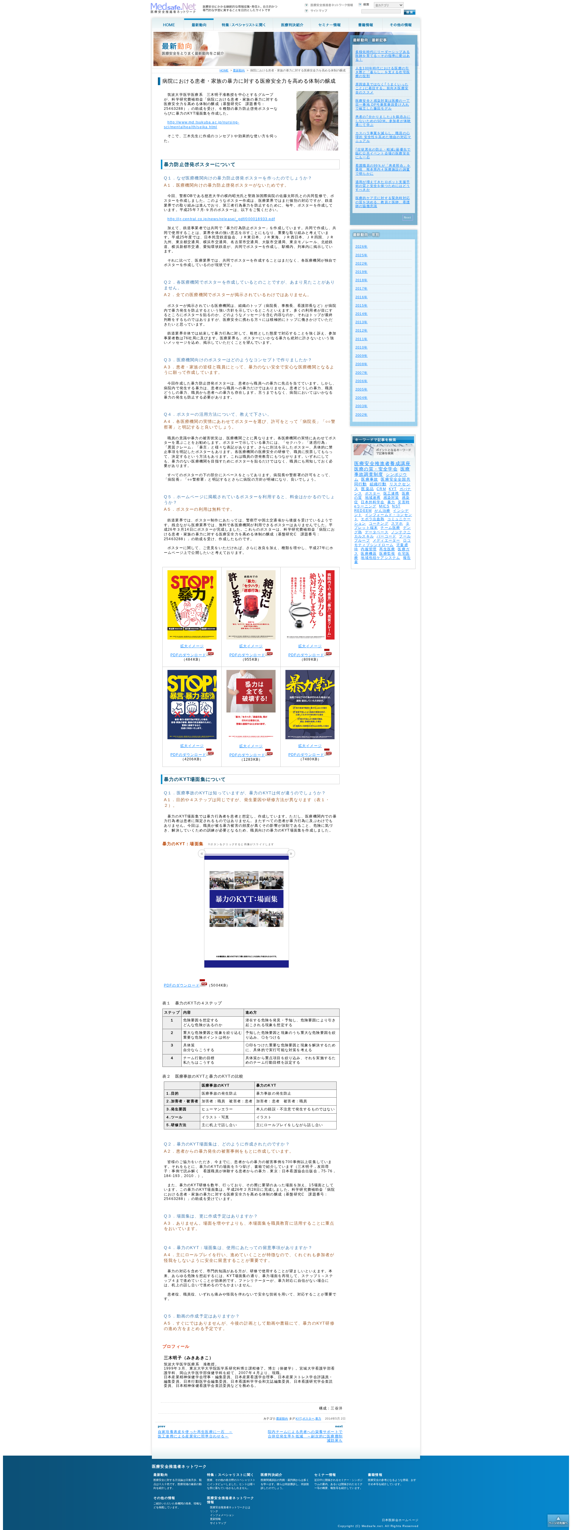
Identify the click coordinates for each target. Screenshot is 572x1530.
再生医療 (387, 549)
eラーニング (365, 506)
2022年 (361, 263)
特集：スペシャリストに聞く (230, 1474)
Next (407, 217)
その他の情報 (164, 1498)
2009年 (361, 355)
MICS (384, 506)
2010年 (361, 347)
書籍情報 (375, 1474)
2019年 (361, 272)
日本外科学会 (372, 502)
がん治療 (382, 511)
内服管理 (369, 549)
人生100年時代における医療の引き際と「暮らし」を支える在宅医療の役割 (382, 72)
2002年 (361, 414)
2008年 (361, 364)
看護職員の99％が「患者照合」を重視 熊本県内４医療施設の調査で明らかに (383, 169)
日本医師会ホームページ (400, 1520)
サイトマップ (218, 1523)
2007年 (361, 372)
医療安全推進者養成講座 (382, 463)
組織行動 (378, 484)
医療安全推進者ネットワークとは (230, 1507)
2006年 (361, 381)
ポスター (308, 1418)
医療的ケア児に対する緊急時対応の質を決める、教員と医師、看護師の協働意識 (382, 201)
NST (396, 506)
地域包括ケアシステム (380, 558)
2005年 (361, 389)
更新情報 (215, 1519)
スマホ (397, 523)
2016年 (361, 297)
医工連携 (391, 493)
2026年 (361, 246)
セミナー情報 (325, 1474)
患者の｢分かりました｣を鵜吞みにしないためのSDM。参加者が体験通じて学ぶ (383, 120)
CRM (381, 489)
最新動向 (282, 1418)
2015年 (361, 305)
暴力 (318, 1418)
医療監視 (387, 553)
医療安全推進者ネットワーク (179, 1466)
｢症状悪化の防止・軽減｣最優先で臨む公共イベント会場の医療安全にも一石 (383, 153)
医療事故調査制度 (382, 471)
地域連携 (373, 498)
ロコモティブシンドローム (382, 542)
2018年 (361, 280)
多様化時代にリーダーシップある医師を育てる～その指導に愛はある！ (382, 55)
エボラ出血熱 (372, 519)
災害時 (404, 502)
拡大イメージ (192, 646)
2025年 (361, 255)
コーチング (378, 523)
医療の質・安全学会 (376, 468)
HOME (224, 70)
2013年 (361, 322)
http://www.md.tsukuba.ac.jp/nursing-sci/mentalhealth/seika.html (201, 124)
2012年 (361, 330)
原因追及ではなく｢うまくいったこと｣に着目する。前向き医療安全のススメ (381, 88)
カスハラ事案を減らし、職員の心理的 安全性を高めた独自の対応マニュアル (383, 137)
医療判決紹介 (271, 1474)
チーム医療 (390, 528)
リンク (214, 1511)
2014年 (361, 313)
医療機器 (369, 553)
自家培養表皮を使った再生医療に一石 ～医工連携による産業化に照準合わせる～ (195, 1434)
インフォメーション (222, 1515)
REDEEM (363, 511)
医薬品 (367, 489)
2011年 (361, 339)
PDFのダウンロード (188, 655)
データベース (376, 532)
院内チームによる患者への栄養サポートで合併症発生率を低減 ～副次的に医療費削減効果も (305, 1436)
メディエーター (386, 540)
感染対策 (391, 498)
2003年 (361, 406)
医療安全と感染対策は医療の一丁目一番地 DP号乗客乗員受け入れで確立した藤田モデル (382, 104)
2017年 (361, 288)
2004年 (361, 397)
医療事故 (369, 479)
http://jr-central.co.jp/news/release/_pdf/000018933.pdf (221, 219)
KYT (298, 1418)
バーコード (386, 536)
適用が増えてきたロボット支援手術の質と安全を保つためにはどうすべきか (382, 185)
